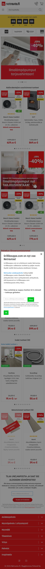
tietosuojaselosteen (9, 307)
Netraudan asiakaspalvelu (13, 273)
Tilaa (31, 299)
